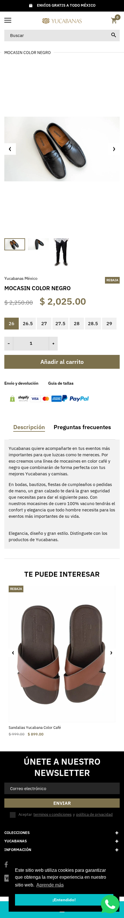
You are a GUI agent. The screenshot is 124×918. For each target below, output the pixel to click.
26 (11, 323)
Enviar (62, 803)
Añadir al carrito (62, 362)
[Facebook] (6, 865)
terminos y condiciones (52, 814)
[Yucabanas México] (62, 20)
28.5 (93, 323)
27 (44, 323)
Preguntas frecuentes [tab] (82, 427)
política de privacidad (94, 814)
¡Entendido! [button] (64, 899)
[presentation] (13, 653)
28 (77, 323)
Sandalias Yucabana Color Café (35, 727)
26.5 (28, 323)
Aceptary (65, 814)
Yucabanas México (20, 278)
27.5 (60, 323)
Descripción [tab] (29, 427)
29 (109, 323)
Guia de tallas (61, 383)
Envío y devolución (21, 383)
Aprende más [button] (50, 884)
